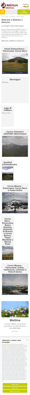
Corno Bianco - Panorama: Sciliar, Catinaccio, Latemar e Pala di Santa (15, 268)
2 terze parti (8, 344)
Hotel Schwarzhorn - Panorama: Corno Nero (15, 50)
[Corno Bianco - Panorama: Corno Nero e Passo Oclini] (15, 202)
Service (17, 16)
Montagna (15, 79)
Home (2, 16)
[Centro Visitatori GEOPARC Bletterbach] (15, 146)
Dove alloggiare (23, 11)
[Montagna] (15, 92)
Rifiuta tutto (15, 387)
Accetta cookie (15, 384)
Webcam (22, 16)
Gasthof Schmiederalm (7, 163)
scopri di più (14, 331)
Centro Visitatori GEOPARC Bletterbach (15, 133)
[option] (15, 317)
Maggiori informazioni (15, 391)
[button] (27, 340)
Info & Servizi (12, 16)
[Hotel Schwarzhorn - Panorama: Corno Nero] (15, 63)
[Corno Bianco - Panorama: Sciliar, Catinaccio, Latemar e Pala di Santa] (15, 284)
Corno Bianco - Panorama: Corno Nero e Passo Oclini (15, 188)
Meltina (6, 16)
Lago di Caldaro (8, 109)
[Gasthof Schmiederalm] (7, 173)
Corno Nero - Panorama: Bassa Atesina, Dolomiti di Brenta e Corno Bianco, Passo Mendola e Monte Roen (7, 231)
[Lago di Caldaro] (7, 119)
